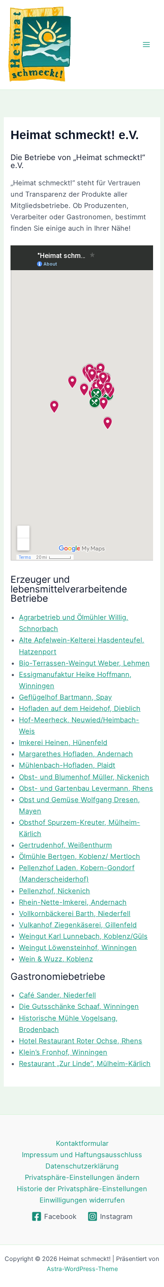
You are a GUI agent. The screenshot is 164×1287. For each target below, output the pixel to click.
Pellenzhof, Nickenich (54, 891)
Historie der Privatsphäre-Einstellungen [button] (82, 1188)
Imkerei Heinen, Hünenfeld (63, 742)
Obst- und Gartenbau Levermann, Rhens (86, 788)
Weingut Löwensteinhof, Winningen (78, 947)
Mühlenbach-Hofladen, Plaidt (67, 765)
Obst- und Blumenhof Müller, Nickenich (84, 777)
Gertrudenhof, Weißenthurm (65, 845)
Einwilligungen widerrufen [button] (82, 1200)
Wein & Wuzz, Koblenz (56, 959)
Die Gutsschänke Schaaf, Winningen (79, 1006)
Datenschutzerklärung (82, 1166)
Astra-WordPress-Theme (82, 1269)
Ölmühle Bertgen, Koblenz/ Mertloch (79, 856)
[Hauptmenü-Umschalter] (146, 44)
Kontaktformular (82, 1143)
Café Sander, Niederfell (57, 995)
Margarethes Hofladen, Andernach (76, 754)
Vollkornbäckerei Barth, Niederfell (74, 913)
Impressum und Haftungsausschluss (82, 1154)
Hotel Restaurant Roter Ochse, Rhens (80, 1041)
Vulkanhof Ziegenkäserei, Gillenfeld (78, 925)
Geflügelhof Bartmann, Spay (65, 697)
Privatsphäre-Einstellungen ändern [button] (82, 1177)
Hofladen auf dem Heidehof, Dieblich (79, 708)
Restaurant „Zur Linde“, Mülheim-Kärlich (85, 1063)
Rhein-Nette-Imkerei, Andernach (73, 902)
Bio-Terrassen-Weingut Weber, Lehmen (84, 663)
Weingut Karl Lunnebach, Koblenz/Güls (83, 936)
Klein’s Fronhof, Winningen (63, 1052)
